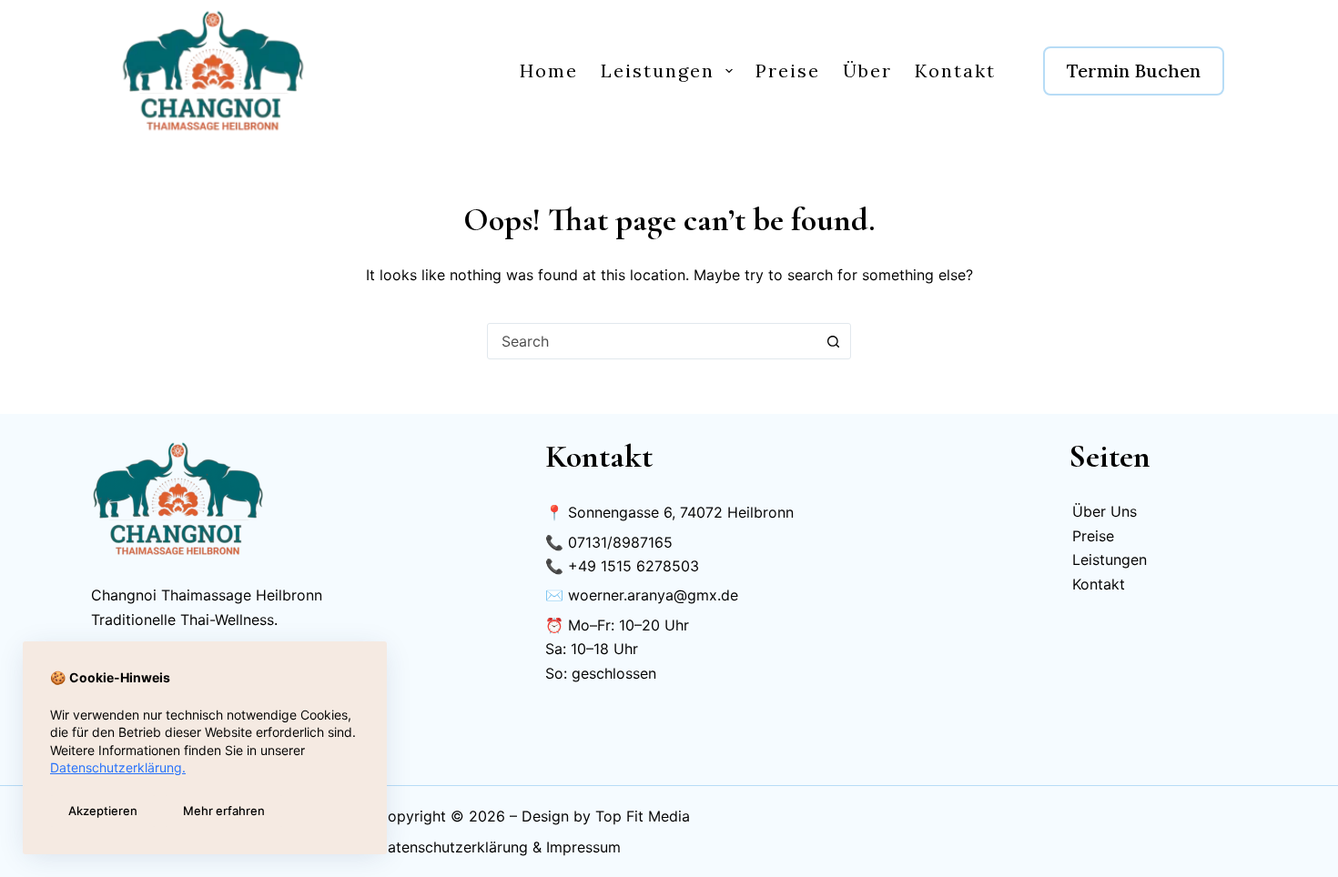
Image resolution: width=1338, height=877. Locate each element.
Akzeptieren (102, 810)
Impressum (583, 847)
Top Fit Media (642, 816)
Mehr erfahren (224, 810)
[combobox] (652, 341)
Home (549, 70)
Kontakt (955, 70)
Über (867, 70)
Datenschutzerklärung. (118, 767)
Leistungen (658, 70)
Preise (787, 70)
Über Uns (1104, 511)
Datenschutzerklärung (452, 847)
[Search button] (833, 341)
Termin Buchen (1134, 70)
